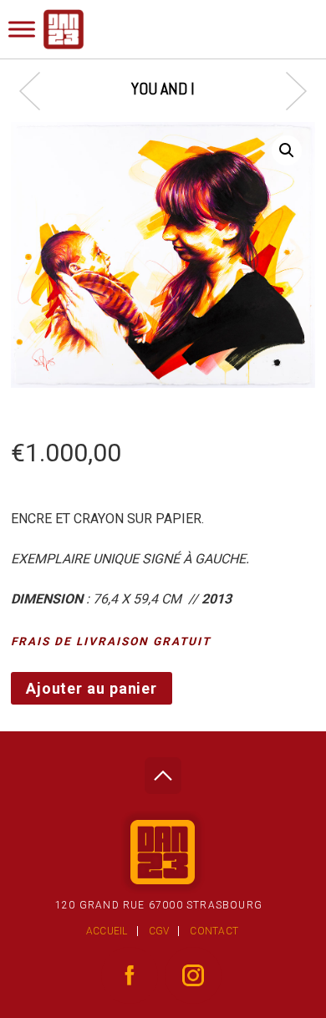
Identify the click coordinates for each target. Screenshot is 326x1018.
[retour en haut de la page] (163, 771)
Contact (214, 931)
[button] (287, 150)
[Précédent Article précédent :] (38, 90)
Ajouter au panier (91, 688)
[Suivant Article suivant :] (288, 90)
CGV (159, 931)
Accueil (107, 931)
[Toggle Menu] (21, 29)
